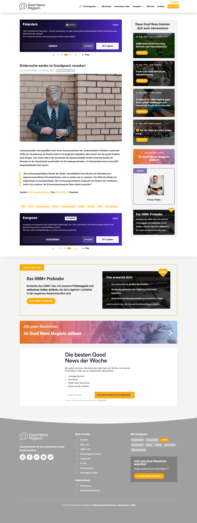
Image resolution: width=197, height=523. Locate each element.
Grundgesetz (42, 206)
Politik (81, 206)
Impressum (123, 505)
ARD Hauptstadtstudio (38, 192)
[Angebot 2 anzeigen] (62, 55)
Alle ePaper (106, 6)
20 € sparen (107, 46)
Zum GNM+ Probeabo (41, 300)
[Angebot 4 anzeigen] (70, 55)
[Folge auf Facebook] (30, 457)
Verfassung (111, 206)
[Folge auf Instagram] (23, 457)
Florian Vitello (30, 70)
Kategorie (137, 6)
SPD (100, 206)
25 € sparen (107, 239)
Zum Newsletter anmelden (149, 476)
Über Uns (150, 6)
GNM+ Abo (173, 6)
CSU (31, 206)
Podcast (160, 6)
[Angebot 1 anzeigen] (59, 55)
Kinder (55, 206)
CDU (23, 206)
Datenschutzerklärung (104, 505)
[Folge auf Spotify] (44, 457)
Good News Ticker (122, 6)
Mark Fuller (61, 192)
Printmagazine (89, 6)
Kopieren (88, 46)
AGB (133, 505)
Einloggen (174, 2)
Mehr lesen (142, 53)
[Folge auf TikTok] (50, 457)
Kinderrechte (68, 206)
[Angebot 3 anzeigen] (66, 55)
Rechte (91, 206)
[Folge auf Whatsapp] (37, 457)
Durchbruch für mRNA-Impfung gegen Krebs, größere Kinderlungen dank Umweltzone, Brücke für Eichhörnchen (153, 102)
